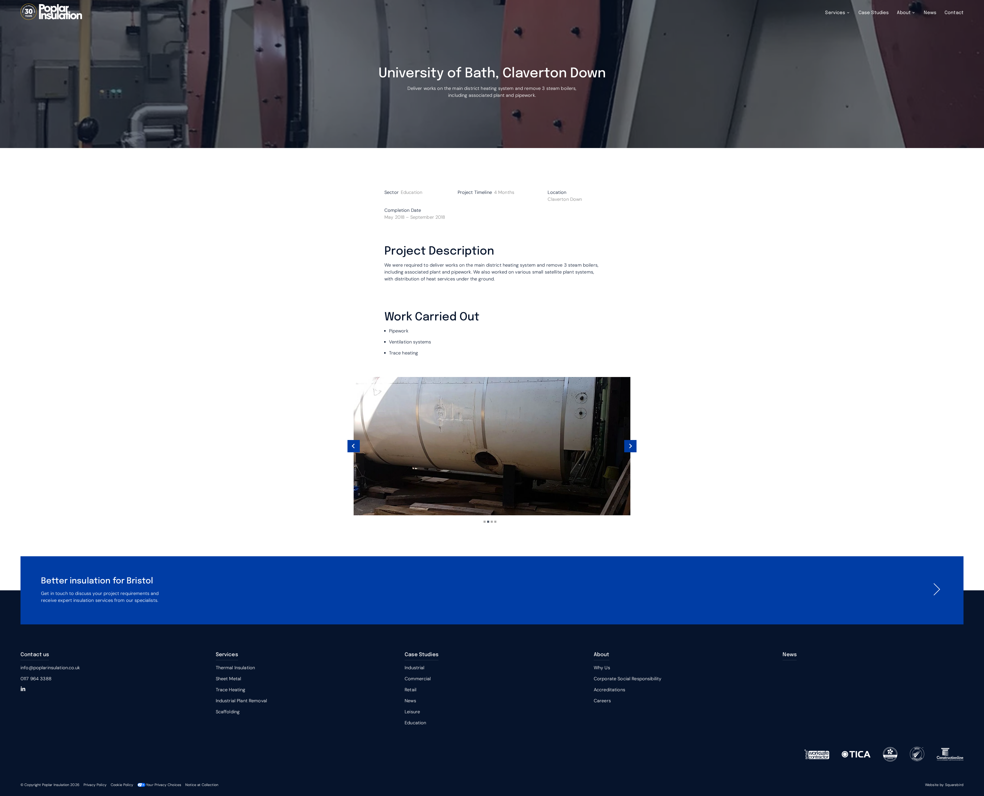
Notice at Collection (201, 784)
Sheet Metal (228, 679)
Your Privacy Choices (163, 784)
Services (835, 13)
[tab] (485, 522)
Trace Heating (230, 690)
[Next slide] (630, 446)
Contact (954, 13)
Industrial (414, 668)
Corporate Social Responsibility (627, 679)
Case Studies (873, 13)
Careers (602, 701)
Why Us (602, 668)
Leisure (412, 712)
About (904, 13)
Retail (410, 690)
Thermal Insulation (235, 668)
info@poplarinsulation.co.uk (50, 668)
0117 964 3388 (36, 679)
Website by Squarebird (944, 784)
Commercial (418, 679)
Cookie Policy (122, 784)
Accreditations (609, 690)
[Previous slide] (353, 446)
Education (415, 723)
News (930, 13)
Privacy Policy (95, 784)
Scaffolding (228, 712)
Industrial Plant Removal (241, 701)
